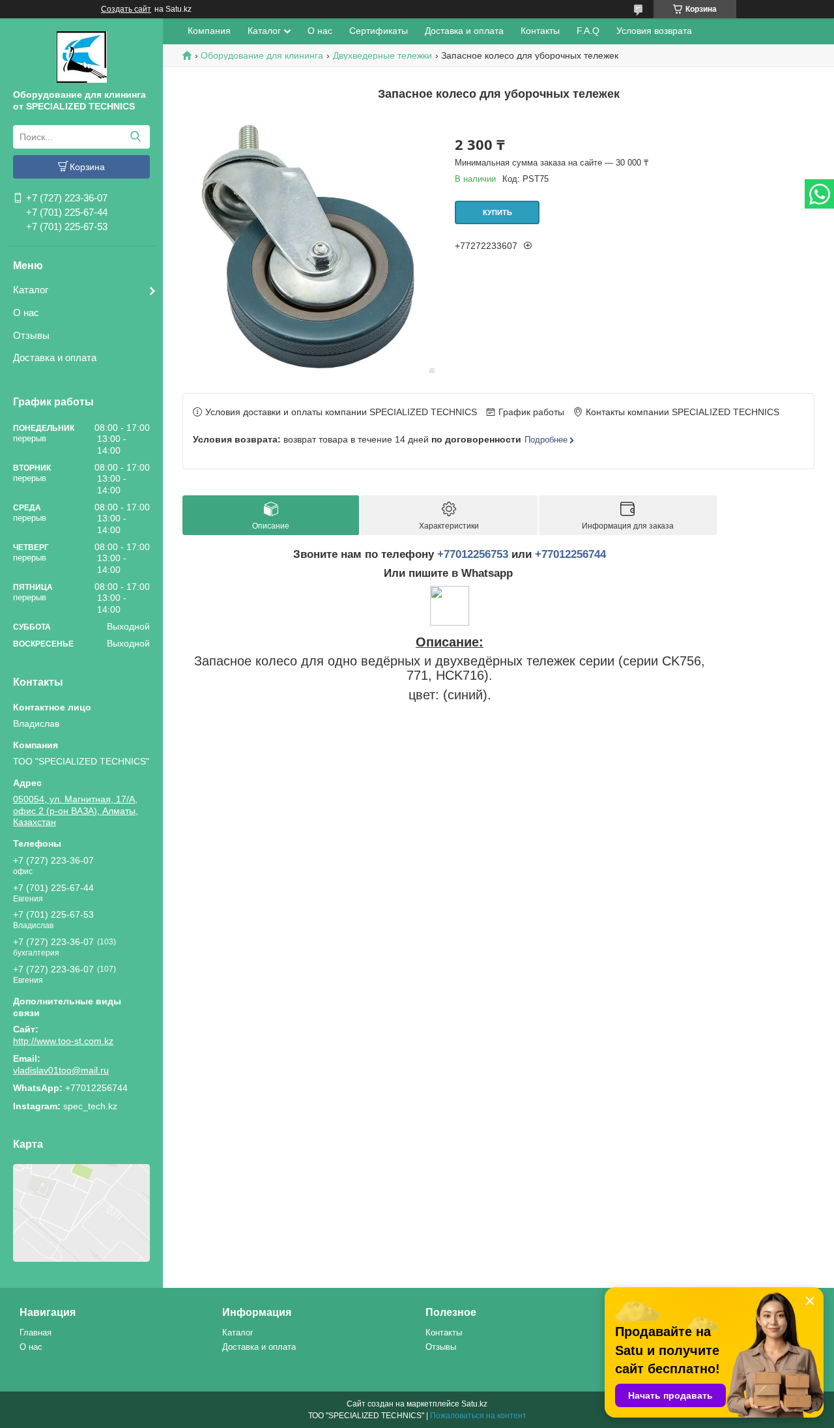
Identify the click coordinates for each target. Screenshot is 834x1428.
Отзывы (31, 335)
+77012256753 (472, 554)
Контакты (540, 30)
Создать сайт (126, 9)
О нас (26, 312)
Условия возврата (654, 30)
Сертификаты (378, 30)
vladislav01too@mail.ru (61, 1070)
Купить (497, 212)
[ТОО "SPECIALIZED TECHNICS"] (82, 56)
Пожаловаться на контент (478, 1415)
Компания (209, 30)
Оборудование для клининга (262, 55)
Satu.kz (474, 1403)
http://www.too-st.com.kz (63, 1041)
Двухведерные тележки (382, 55)
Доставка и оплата (54, 357)
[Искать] (135, 137)
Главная (35, 1332)
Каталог (30, 289)
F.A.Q (588, 30)
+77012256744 (570, 554)
